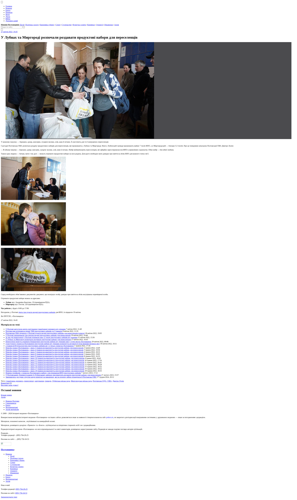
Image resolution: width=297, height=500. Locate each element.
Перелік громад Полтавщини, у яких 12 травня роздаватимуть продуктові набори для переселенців (45, 362)
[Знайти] (24, 27)
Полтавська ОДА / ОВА (102, 381)
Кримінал (91, 25)
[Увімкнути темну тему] (2, 2)
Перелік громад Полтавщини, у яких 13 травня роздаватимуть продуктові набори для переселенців (45, 365)
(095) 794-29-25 (21, 489)
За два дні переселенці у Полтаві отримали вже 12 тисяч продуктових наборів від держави (41, 337)
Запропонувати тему (9, 497)
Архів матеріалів (12, 409)
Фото (8, 15)
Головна (9, 6)
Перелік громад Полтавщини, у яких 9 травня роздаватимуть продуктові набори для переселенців (44, 356)
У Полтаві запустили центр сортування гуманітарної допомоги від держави (36, 329)
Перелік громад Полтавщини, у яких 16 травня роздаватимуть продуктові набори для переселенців (45, 367)
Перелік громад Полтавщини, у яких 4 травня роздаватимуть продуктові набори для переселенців (44, 350)
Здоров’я (99, 25)
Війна (8, 19)
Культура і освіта (79, 25)
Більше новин (6, 395)
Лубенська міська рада (61, 381)
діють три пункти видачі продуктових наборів (36, 312)
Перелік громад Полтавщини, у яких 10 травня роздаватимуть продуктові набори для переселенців (45, 358)
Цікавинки (108, 25)
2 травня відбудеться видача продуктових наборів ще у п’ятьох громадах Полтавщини (40, 346)
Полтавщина (7, 449)
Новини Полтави (12, 401)
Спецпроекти (11, 403)
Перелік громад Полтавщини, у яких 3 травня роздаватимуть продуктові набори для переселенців (44, 348)
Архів (116, 25)
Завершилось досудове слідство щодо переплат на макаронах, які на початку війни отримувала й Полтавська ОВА (51, 377)
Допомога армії (12, 21)
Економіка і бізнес (47, 25)
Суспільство (66, 25)
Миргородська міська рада (81, 381)
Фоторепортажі (12, 407)
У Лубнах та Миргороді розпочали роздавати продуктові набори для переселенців (38, 340)
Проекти (9, 12)
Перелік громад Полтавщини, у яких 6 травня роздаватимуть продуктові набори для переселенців (44, 354)
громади (48, 381)
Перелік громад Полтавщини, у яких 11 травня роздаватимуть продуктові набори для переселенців (45, 360)
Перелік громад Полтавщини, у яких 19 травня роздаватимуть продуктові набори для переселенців (45, 371)
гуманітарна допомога (14, 381)
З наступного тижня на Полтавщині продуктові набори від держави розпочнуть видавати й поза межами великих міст (53, 344)
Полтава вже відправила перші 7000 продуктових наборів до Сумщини (34, 331)
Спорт (57, 25)
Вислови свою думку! (9, 385)
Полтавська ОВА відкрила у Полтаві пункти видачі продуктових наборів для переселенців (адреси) (45, 333)
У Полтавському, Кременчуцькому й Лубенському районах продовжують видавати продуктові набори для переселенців (53, 375)
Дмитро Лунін (118, 381)
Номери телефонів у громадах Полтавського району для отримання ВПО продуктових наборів (43, 373)
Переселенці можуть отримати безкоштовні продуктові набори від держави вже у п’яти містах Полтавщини (48, 342)
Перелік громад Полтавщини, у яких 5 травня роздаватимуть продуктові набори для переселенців (44, 352)
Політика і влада (32, 25)
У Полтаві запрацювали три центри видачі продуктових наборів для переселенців (38, 335)
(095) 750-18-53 (21, 493)
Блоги (8, 10)
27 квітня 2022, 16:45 (9, 32)
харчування (39, 381)
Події (22, 25)
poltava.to (109, 417)
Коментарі (5, 383)
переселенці (29, 381)
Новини (9, 8)
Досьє (8, 17)
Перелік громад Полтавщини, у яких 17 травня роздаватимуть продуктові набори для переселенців (45, 369)
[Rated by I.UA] (6, 445)
